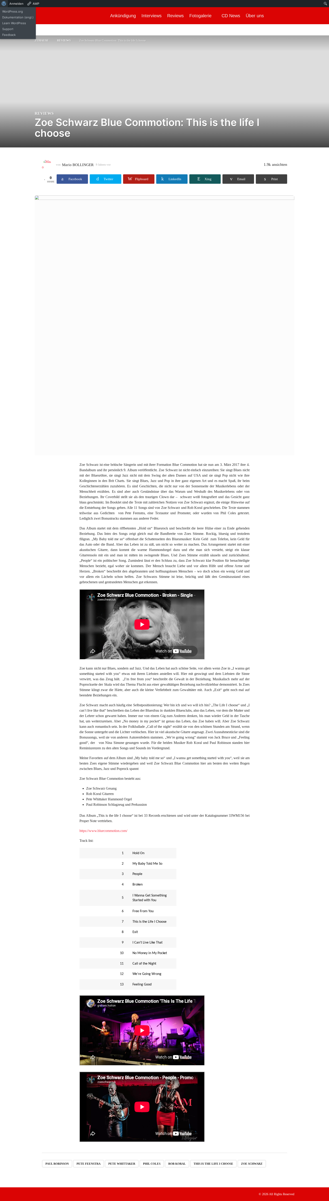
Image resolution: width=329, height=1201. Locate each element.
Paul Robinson (57, 1163)
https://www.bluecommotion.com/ (103, 831)
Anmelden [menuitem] (16, 3)
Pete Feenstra (88, 1163)
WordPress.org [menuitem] (12, 11)
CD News (231, 15)
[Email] (64, 1193)
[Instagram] (45, 1193)
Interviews (151, 15)
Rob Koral (177, 1163)
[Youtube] (55, 1193)
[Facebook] (36, 1193)
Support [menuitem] (7, 29)
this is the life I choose (213, 1163)
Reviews (175, 15)
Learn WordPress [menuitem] (14, 23)
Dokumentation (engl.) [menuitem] (18, 17)
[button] (322, 15)
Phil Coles (151, 1163)
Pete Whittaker (121, 1163)
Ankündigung (123, 15)
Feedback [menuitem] (9, 35)
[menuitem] (4, 3)
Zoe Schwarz (252, 1163)
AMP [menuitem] (36, 3)
